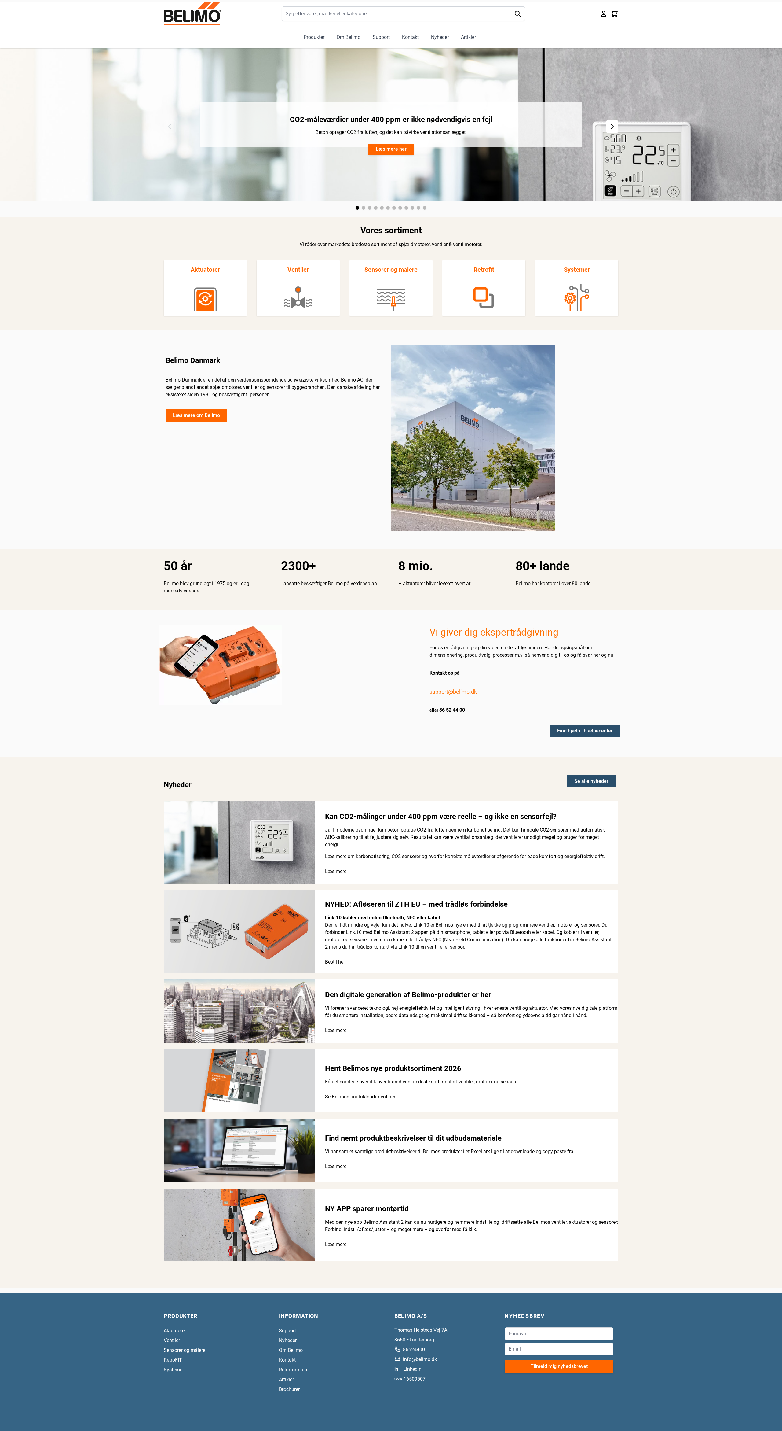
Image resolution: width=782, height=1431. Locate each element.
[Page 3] (369, 208)
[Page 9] (406, 208)
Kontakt (410, 37)
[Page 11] (418, 208)
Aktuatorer (205, 269)
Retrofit (483, 269)
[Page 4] (376, 208)
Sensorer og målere (391, 269)
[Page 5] (382, 208)
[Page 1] (357, 208)
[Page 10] (412, 208)
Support (381, 37)
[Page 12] (424, 208)
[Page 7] (394, 208)
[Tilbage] (170, 126)
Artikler (468, 37)
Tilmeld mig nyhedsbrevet (559, 1366)
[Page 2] (363, 208)
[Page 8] (400, 208)
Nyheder (440, 37)
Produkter (314, 37)
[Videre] (612, 126)
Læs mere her (391, 149)
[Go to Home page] (192, 13)
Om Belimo (348, 37)
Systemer (577, 269)
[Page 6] (388, 208)
